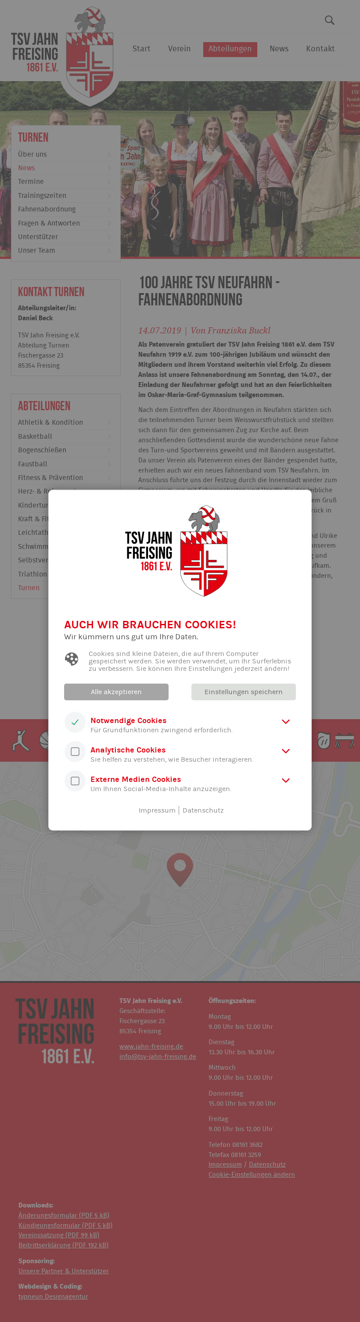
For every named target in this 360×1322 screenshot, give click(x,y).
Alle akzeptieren (116, 692)
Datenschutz (203, 810)
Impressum (157, 810)
